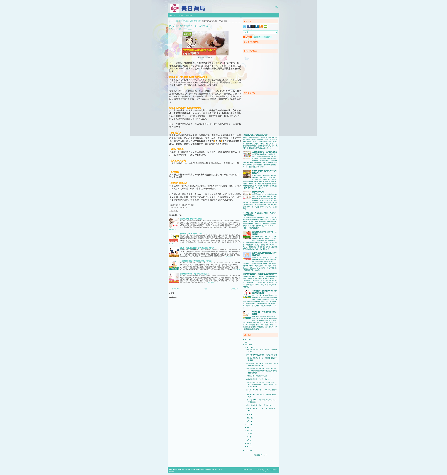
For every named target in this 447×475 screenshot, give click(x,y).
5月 (248, 434)
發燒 (191, 21)
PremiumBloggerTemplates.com (267, 471)
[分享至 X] (175, 211)
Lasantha (274, 469)
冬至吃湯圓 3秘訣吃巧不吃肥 (256, 376)
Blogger (263, 455)
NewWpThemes (254, 469)
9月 (248, 421)
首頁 (276, 6)
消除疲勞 (186, 21)
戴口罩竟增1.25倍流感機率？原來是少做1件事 (261, 355)
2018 (247, 342)
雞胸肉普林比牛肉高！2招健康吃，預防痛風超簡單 (260, 274)
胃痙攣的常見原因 (258, 192)
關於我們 (189, 15)
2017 (247, 345)
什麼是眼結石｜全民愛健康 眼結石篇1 (255, 135)
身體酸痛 (179, 21)
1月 (248, 446)
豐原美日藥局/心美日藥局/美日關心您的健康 (196, 469)
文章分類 (257, 37)
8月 (248, 424)
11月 (249, 415)
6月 (248, 431)
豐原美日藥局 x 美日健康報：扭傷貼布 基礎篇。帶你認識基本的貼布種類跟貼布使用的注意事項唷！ (261, 384)
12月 (249, 347)
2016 (247, 450)
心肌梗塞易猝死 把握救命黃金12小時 (259, 379)
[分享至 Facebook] (177, 211)
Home (172, 21)
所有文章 (172, 15)
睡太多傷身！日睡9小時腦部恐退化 (191, 219)
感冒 (195, 21)
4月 (248, 437)
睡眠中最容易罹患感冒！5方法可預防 (188, 25)
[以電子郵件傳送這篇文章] (170, 211)
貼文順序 (267, 37)
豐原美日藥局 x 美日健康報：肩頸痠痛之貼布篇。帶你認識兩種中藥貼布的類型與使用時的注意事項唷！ (261, 371)
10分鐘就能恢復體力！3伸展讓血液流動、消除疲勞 (196, 261)
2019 (247, 339)
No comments (191, 29)
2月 (248, 443)
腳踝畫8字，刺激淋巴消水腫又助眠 (191, 233)
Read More (172, 229)
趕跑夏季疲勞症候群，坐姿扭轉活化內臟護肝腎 (194, 274)
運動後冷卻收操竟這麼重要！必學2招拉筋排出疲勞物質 (197, 248)
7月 (248, 427)
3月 (248, 440)
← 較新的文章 (174, 289)
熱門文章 (247, 37)
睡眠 (199, 21)
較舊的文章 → (235, 289)
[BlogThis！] (172, 211)
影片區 (180, 15)
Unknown (174, 29)
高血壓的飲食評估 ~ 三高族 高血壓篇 (264, 152)
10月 (249, 418)
